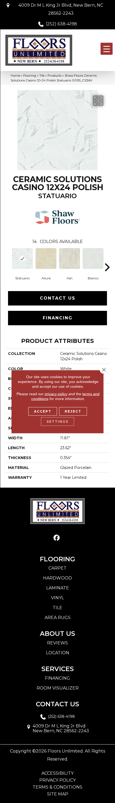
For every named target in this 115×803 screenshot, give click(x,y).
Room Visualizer (58, 688)
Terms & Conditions (57, 787)
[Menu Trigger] (107, 49)
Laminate (57, 587)
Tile (41, 75)
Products (55, 75)
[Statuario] (22, 258)
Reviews (57, 642)
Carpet (57, 568)
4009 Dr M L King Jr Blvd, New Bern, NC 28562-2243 (60, 9)
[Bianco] (93, 258)
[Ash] (69, 258)
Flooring (29, 75)
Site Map (57, 794)
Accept (42, 411)
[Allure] (46, 258)
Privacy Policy (57, 780)
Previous (8, 259)
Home (15, 75)
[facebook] (57, 538)
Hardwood (57, 578)
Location (57, 652)
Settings (57, 421)
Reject (73, 411)
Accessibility (57, 773)
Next (107, 259)
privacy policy (56, 393)
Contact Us (57, 298)
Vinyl (57, 597)
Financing (57, 317)
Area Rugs (58, 617)
